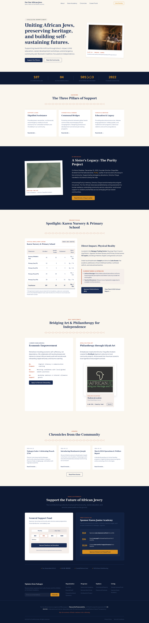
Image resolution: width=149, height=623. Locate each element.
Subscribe (55, 594)
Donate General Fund (117, 587)
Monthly (40, 530)
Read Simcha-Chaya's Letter (83, 198)
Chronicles (83, 3)
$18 (35, 536)
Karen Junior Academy (87, 587)
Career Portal (93, 3)
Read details (32, 133)
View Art (110, 404)
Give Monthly (119, 3)
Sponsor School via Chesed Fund (100, 552)
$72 (52, 536)
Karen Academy (72, 3)
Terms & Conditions (119, 619)
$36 (44, 536)
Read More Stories (74, 474)
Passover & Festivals (101, 590)
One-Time (57, 530)
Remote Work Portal (86, 590)
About (62, 3)
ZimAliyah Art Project (86, 593)
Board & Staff (69, 590)
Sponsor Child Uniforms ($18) (91, 290)
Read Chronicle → (32, 466)
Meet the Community (52, 60)
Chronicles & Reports (102, 587)
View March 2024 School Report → (112, 290)
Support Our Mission (33, 60)
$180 (61, 536)
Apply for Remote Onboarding (40, 382)
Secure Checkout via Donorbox (49, 545)
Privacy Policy (108, 619)
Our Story (68, 587)
